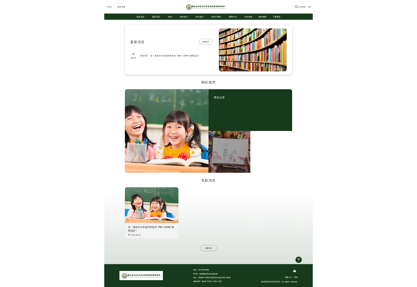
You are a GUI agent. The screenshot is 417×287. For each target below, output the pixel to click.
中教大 (109, 7)
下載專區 (276, 17)
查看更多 (205, 41)
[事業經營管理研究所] (206, 6)
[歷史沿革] (229, 152)
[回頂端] (298, 260)
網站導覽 (121, 7)
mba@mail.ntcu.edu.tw (208, 273)
